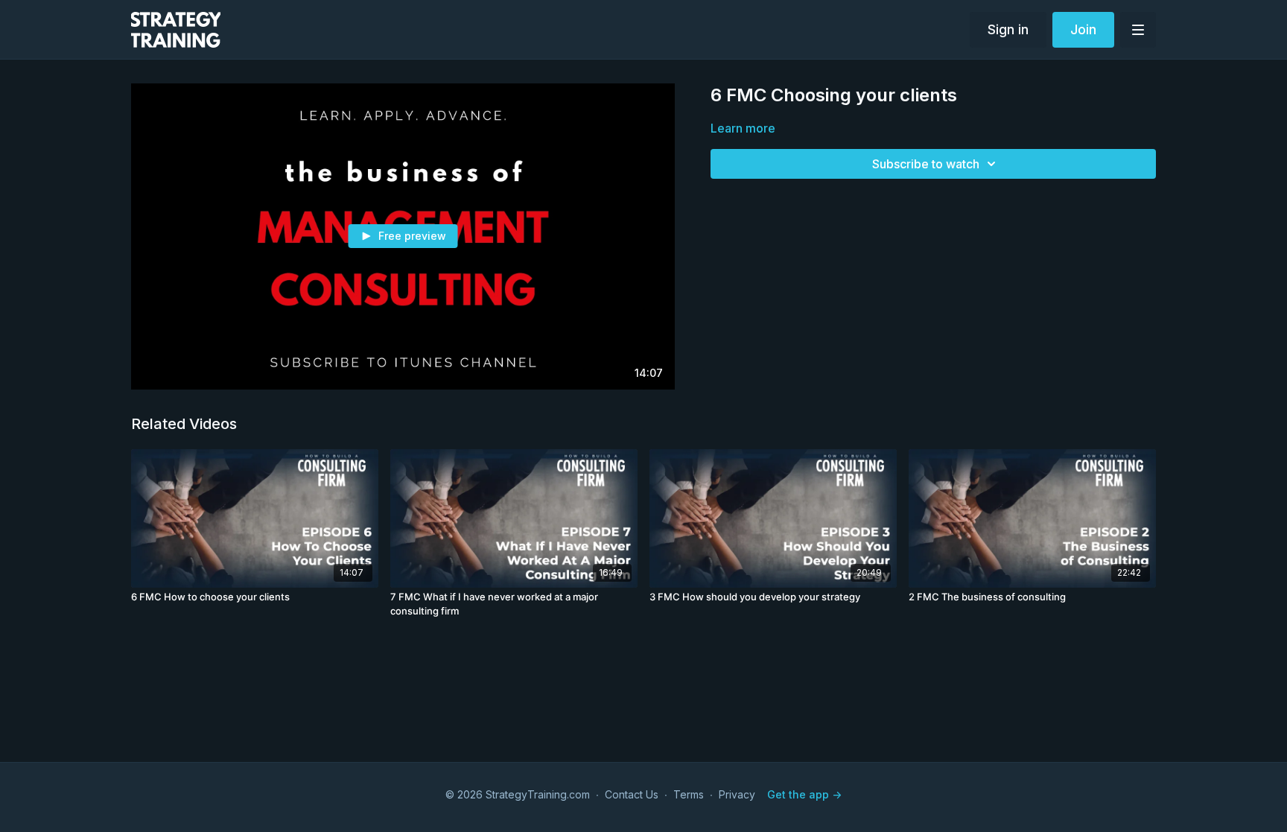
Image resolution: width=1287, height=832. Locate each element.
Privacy (737, 794)
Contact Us (631, 794)
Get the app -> (804, 794)
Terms (688, 794)
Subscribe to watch (925, 163)
